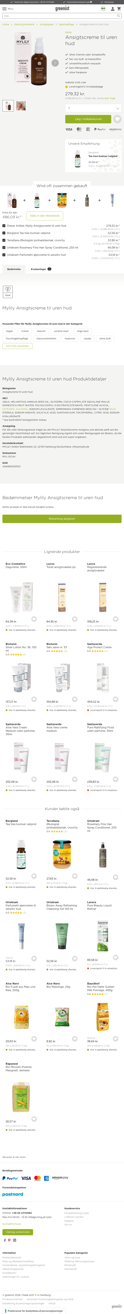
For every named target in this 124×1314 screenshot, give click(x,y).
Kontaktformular (11, 1224)
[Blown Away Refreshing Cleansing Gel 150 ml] (62, 937)
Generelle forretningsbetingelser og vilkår (50, 1299)
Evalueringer (40, 269)
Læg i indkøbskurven (88, 119)
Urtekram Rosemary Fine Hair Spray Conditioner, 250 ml (42, 247)
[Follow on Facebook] (4, 1240)
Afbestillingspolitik (13, 1269)
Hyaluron (70, 338)
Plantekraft (70, 1269)
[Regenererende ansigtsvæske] (102, 598)
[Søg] (118, 16)
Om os (68, 1224)
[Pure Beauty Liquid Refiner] (102, 936)
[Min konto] (113, 8)
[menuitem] (113, 8)
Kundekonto (9, 1273)
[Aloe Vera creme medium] (62, 758)
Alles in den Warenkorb (45, 215)
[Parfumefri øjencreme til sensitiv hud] (112, 200)
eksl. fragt (109, 98)
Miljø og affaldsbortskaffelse (18, 1261)
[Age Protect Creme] (102, 678)
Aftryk (52, 1303)
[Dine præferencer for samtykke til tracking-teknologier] (34, 1311)
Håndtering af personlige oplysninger (23, 1303)
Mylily (68, 32)
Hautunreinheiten (46, 338)
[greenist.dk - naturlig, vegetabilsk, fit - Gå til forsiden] (63, 8)
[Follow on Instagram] (14, 1240)
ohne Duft (105, 338)
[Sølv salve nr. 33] (62, 678)
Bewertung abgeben (62, 518)
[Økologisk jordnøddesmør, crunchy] (62, 200)
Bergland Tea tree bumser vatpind (28, 233)
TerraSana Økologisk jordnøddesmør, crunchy (36, 240)
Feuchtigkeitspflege (17, 338)
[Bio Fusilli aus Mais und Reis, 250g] (21, 1017)
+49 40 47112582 (22, 1213)
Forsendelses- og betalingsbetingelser (23, 1265)
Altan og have (72, 1257)
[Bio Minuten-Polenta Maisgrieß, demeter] (21, 1097)
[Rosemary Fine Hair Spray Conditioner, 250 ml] (87, 200)
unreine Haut (61, 331)
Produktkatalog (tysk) (76, 1213)
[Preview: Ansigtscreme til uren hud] (8, 105)
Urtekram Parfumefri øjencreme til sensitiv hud (36, 254)
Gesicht (41, 331)
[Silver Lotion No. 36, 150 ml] (21, 678)
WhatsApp (109, 2)
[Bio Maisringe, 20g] (62, 1017)
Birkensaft (70, 1265)
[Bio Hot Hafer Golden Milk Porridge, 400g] (102, 1017)
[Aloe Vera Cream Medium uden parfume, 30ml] (21, 758)
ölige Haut (83, 331)
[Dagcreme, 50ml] (21, 598)
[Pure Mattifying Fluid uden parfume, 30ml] (102, 758)
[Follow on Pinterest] (9, 1240)
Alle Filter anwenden (17, 346)
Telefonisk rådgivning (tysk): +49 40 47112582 (34, 2)
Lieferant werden (74, 1217)
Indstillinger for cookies (15, 1277)
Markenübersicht (11, 1257)
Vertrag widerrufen (18, 1232)
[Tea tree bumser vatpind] (36, 200)
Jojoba (87, 338)
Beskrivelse (14, 269)
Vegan (9, 331)
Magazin (69, 1221)
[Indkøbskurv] (119, 8)
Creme (25, 331)
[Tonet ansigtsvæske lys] (62, 598)
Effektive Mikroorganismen (79, 1261)
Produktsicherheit (12, 1299)
